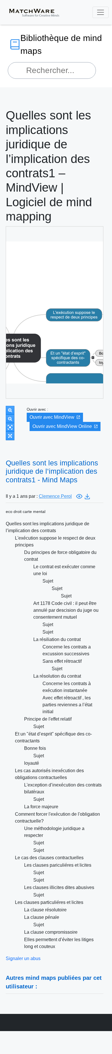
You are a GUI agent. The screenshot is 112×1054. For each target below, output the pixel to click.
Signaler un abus (23, 958)
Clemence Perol (55, 496)
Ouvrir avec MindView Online (62, 426)
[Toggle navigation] (100, 12)
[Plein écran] (10, 436)
